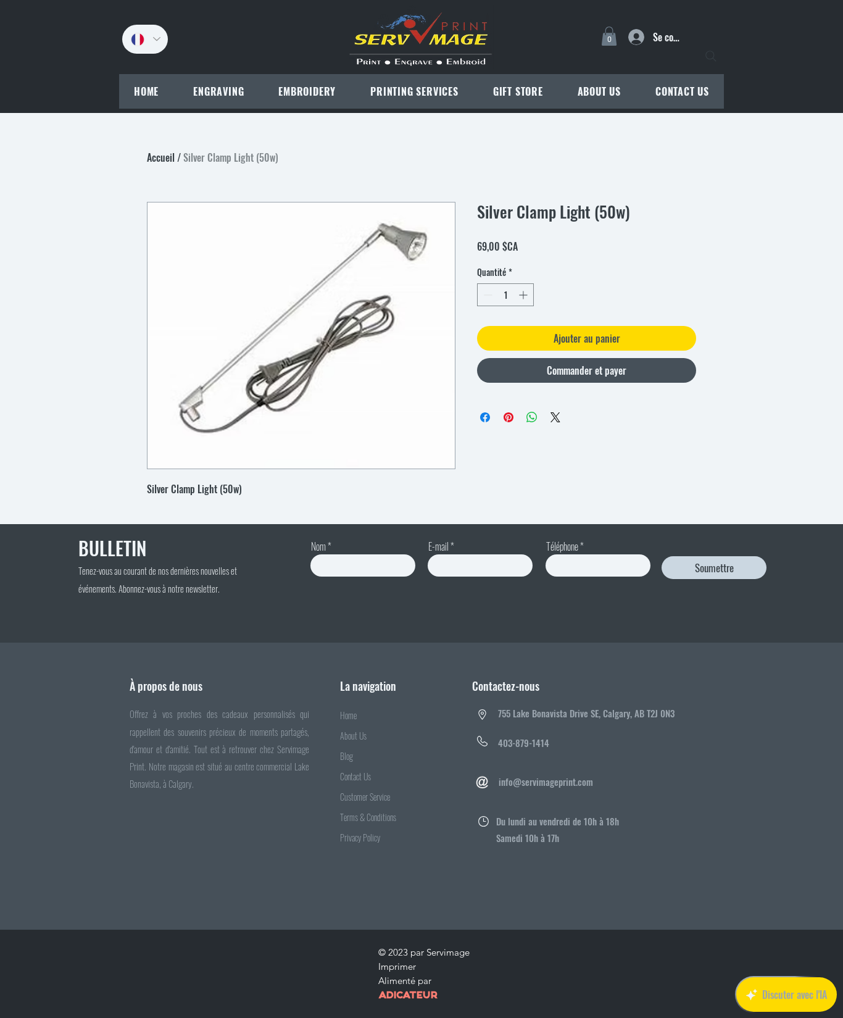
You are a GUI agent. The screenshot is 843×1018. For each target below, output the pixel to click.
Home (348, 715)
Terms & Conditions (368, 817)
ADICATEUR (408, 996)
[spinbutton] (505, 295)
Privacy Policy (360, 837)
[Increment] (524, 295)
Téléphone (562, 546)
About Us (353, 735)
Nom (318, 546)
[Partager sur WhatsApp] (532, 417)
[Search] (711, 56)
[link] (609, 36)
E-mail (438, 546)
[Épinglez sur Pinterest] (508, 417)
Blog (346, 755)
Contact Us (355, 776)
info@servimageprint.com (546, 781)
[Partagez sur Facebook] (485, 417)
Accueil (161, 157)
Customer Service (365, 796)
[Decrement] (486, 295)
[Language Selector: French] (145, 39)
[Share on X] (555, 417)
